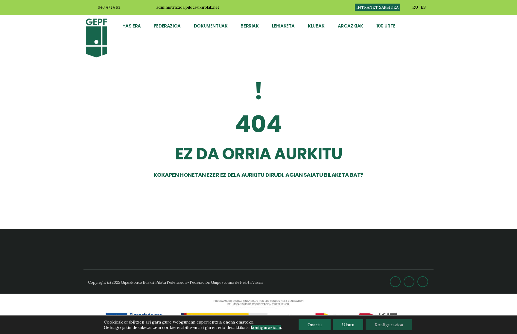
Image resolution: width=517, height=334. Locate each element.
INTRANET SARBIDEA (377, 7)
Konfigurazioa (389, 324)
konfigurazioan (266, 327)
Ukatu (348, 324)
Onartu (315, 324)
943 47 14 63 (109, 7)
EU (415, 7)
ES (423, 7)
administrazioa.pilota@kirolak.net (187, 7)
